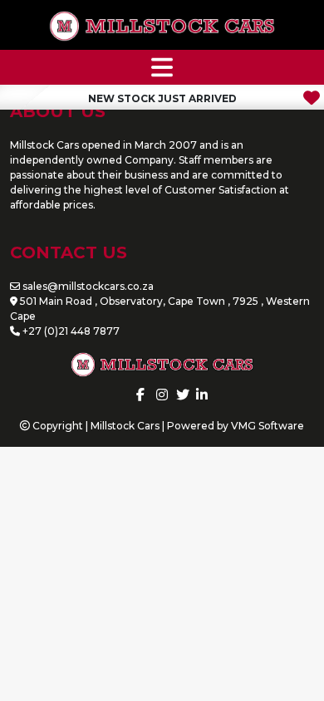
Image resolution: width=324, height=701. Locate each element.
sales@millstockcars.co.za (88, 286)
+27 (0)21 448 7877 (71, 331)
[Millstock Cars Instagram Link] (162, 395)
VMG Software (267, 425)
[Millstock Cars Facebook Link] (140, 395)
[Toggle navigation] (162, 67)
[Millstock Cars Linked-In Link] (202, 395)
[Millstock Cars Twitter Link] (182, 395)
